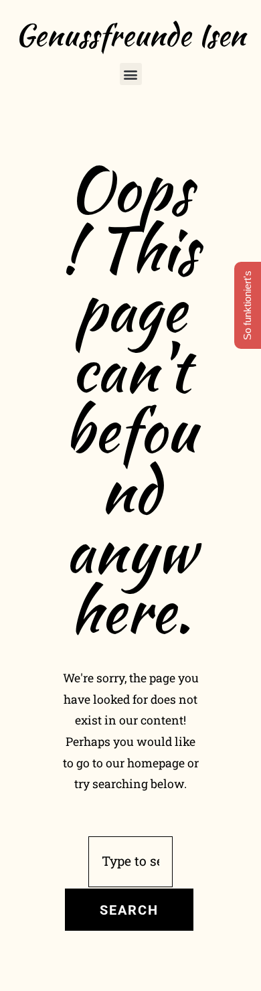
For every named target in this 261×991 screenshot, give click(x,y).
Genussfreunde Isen (130, 34)
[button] (131, 74)
